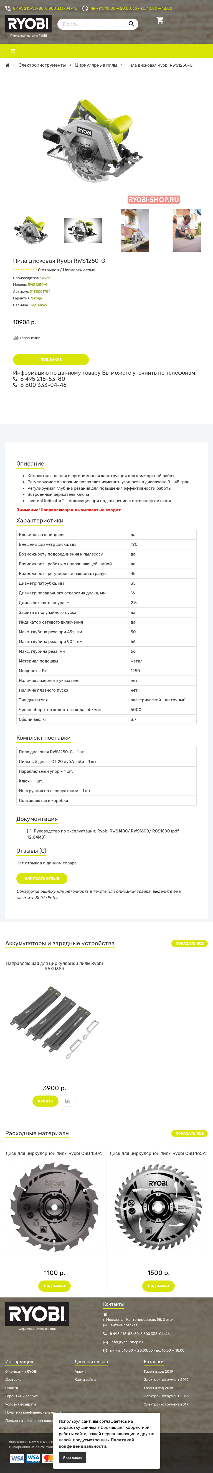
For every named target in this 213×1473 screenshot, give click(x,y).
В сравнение (29, 338)
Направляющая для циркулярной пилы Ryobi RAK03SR (54, 966)
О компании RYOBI (21, 1371)
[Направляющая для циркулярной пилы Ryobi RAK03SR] (54, 1022)
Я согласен (72, 1458)
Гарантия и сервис (21, 1396)
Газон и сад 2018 (158, 1388)
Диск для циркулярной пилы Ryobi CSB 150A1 (54, 1153)
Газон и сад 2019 (158, 1371)
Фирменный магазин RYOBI (28, 23)
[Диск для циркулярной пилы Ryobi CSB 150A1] (54, 1207)
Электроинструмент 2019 (166, 1379)
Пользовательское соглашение (32, 1421)
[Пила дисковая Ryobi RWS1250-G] (31, 230)
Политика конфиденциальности (33, 1412)
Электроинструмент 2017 (166, 1404)
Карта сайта (85, 1379)
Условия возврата (20, 1404)
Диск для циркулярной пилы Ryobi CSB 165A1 (158, 1153)
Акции (80, 1371)
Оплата (11, 1388)
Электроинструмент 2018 (166, 1396)
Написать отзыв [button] (42, 878)
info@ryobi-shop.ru (126, 1342)
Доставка (13, 1379)
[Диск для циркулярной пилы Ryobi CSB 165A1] (158, 1207)
